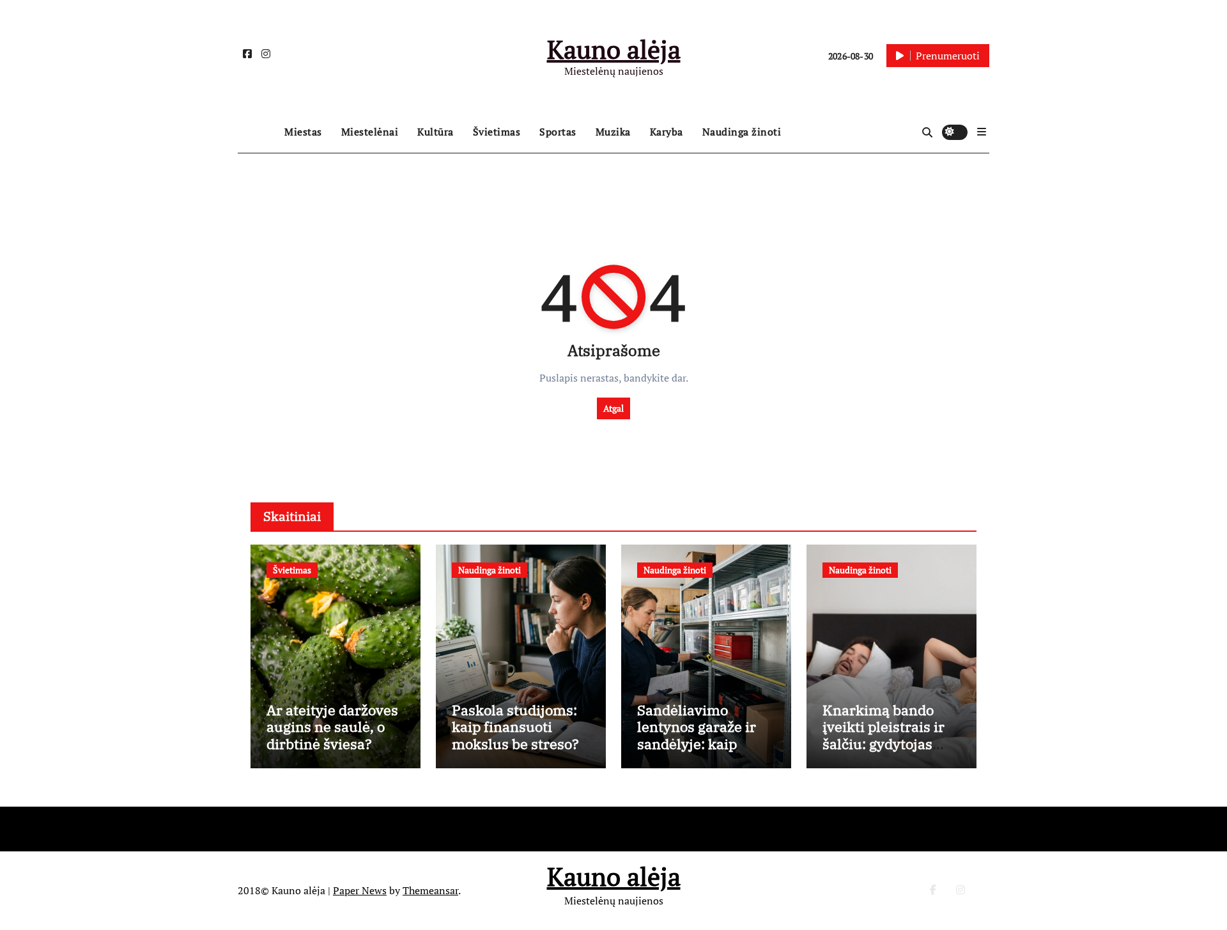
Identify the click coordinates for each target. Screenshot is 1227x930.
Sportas (557, 132)
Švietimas (497, 132)
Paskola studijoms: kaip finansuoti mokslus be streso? (515, 727)
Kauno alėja (614, 49)
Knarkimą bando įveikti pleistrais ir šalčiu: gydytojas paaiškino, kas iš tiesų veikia (883, 744)
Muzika (613, 132)
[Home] (258, 132)
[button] (981, 132)
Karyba (666, 132)
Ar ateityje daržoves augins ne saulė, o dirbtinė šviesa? (332, 727)
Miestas (303, 132)
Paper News (360, 890)
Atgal (613, 408)
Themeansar (430, 890)
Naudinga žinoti (742, 132)
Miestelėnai (370, 132)
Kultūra (435, 132)
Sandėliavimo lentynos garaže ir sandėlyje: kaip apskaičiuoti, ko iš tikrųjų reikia (696, 744)
